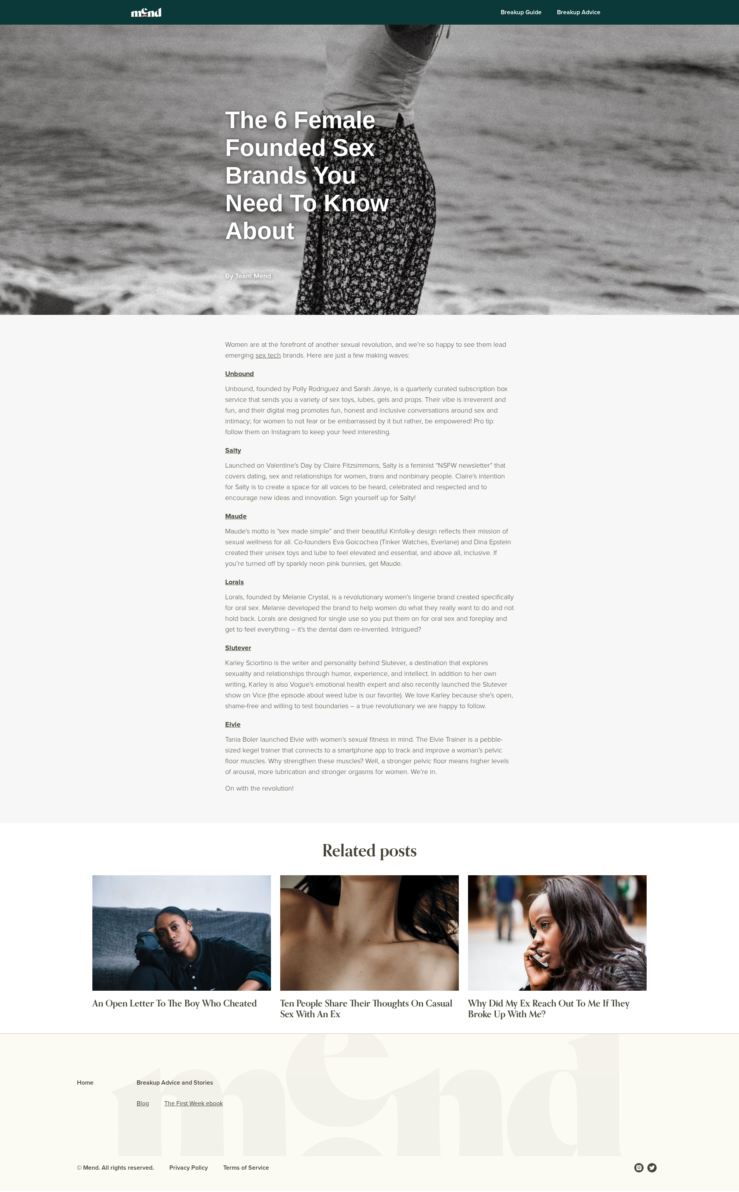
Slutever (238, 648)
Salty (233, 450)
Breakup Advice (578, 12)
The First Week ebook (193, 1103)
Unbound (239, 374)
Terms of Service (246, 1167)
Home (85, 1082)
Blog (143, 1103)
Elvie (233, 724)
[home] (146, 12)
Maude (236, 516)
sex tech (268, 354)
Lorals (234, 582)
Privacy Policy (188, 1167)
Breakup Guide (521, 12)
